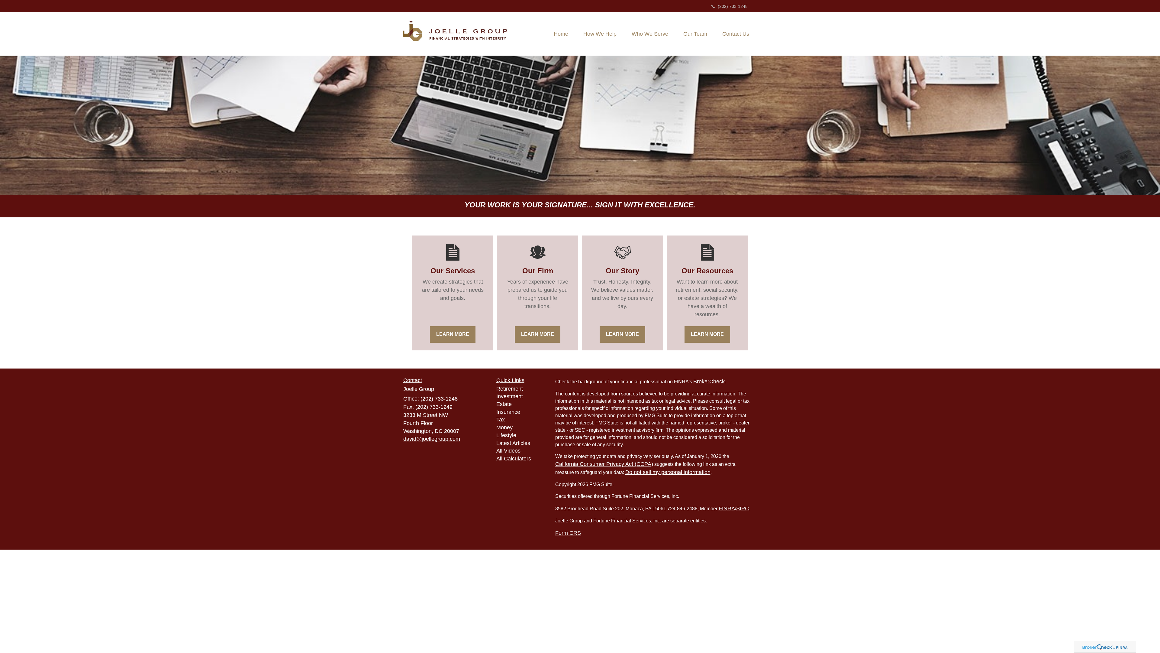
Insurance (508, 412)
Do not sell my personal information (667, 472)
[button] (600, 34)
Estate (504, 404)
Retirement (509, 389)
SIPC (742, 508)
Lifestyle (506, 435)
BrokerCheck (709, 381)
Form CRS (568, 533)
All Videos (508, 451)
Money (504, 427)
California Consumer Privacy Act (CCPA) (604, 464)
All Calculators (513, 459)
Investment (509, 396)
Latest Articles (513, 443)
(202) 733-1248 (733, 6)
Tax (500, 420)
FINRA (727, 508)
